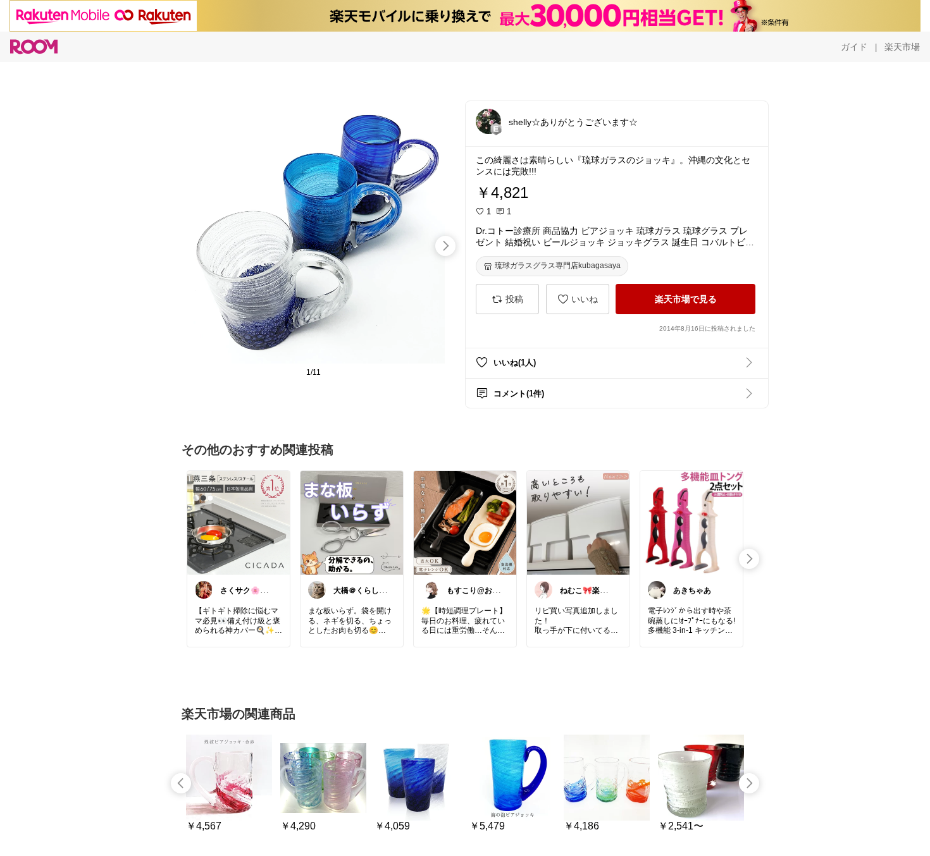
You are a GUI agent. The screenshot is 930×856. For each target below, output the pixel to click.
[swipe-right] (445, 246)
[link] (238, 522)
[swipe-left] (181, 783)
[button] (488, 121)
